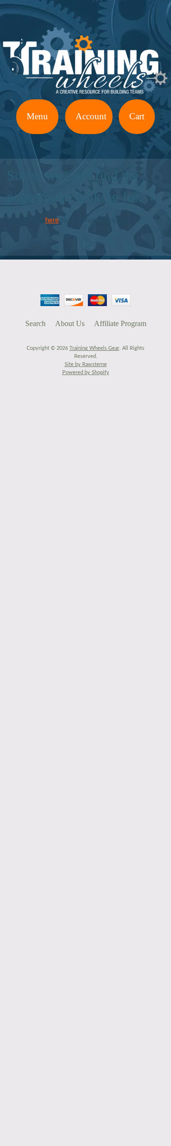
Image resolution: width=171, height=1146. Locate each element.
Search (35, 323)
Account (91, 116)
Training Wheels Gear (94, 348)
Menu (37, 116)
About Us (70, 323)
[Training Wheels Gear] (85, 93)
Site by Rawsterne (86, 364)
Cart (136, 116)
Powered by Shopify (85, 372)
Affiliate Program (120, 323)
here (52, 220)
